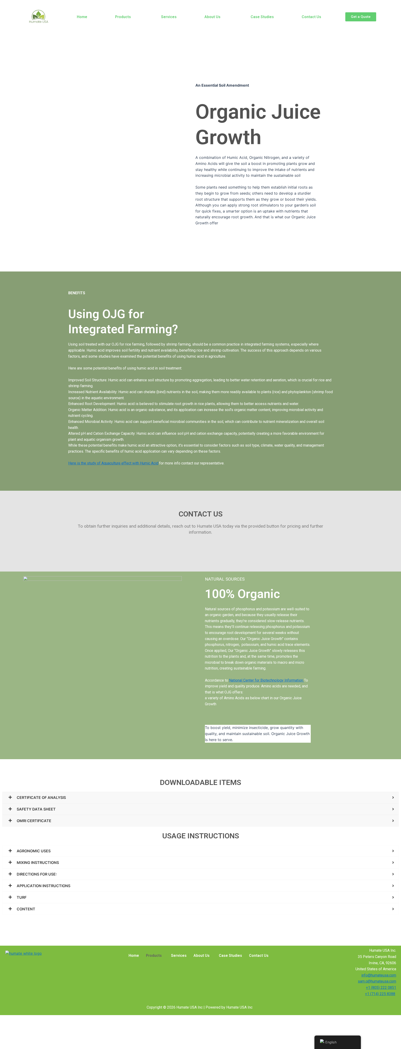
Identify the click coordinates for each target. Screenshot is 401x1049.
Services (169, 17)
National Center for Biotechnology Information (266, 680)
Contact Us (311, 17)
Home (82, 17)
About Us (212, 17)
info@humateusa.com (378, 975)
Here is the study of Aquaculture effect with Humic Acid (113, 463)
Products (123, 17)
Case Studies (262, 17)
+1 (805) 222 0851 (381, 987)
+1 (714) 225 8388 (380, 994)
